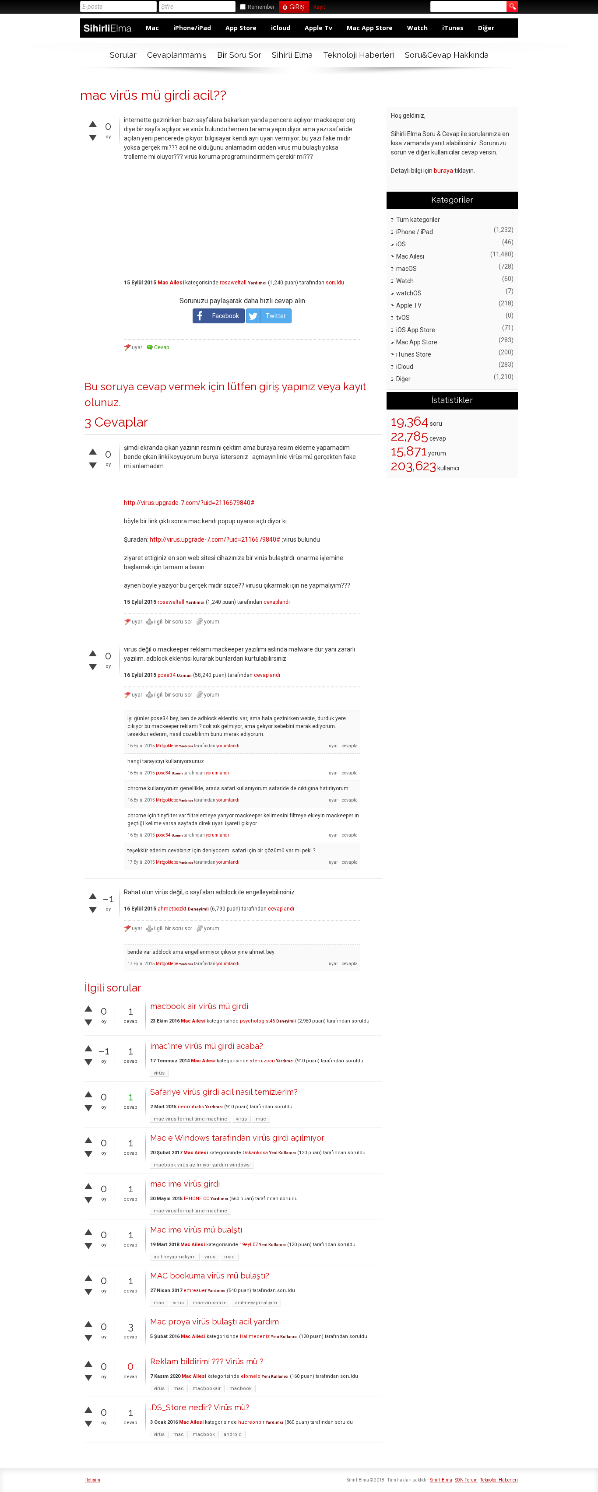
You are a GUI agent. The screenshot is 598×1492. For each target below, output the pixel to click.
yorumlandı (227, 745)
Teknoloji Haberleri (358, 55)
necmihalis (191, 1107)
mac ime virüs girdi (185, 1183)
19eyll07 (248, 1244)
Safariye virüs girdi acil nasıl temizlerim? (224, 1091)
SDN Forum (466, 1480)
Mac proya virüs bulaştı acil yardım (214, 1321)
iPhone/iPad (192, 28)
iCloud (280, 28)
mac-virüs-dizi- (209, 1303)
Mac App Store (370, 28)
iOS (401, 244)
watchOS (409, 293)
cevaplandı (277, 602)
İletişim (92, 1480)
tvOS (403, 317)
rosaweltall (233, 283)
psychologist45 (257, 1021)
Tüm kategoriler (418, 219)
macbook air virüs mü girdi (199, 1006)
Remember (261, 7)
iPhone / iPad (414, 231)
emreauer (195, 1290)
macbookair (207, 1388)
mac (261, 1119)
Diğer (486, 28)
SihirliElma (441, 1480)
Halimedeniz (255, 1336)
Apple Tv (318, 28)
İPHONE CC (196, 1198)
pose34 (167, 675)
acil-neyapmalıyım (175, 1257)
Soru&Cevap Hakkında (447, 55)
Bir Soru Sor (239, 55)
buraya (443, 170)
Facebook (225, 315)
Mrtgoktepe (167, 745)
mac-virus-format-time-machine (190, 1119)
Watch (417, 28)
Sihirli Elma (292, 55)
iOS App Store (415, 329)
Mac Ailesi (171, 283)
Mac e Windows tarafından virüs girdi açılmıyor (237, 1137)
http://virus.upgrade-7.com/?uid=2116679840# (189, 502)
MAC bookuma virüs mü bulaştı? (209, 1275)
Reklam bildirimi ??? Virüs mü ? (207, 1361)
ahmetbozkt (172, 909)
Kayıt (319, 7)
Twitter (276, 315)
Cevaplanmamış (177, 55)
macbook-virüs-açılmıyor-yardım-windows (202, 1165)
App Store (241, 28)
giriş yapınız (287, 386)
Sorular (123, 55)
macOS (406, 268)
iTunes (453, 28)
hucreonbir (251, 1422)
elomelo (250, 1376)
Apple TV (409, 305)
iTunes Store (413, 354)
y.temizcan (262, 1061)
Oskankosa (255, 1153)
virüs (159, 1073)
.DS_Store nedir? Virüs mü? (200, 1407)
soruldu (335, 283)
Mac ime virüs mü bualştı (196, 1229)
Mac (152, 28)
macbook (240, 1388)
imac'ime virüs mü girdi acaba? (206, 1046)
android (233, 1434)
